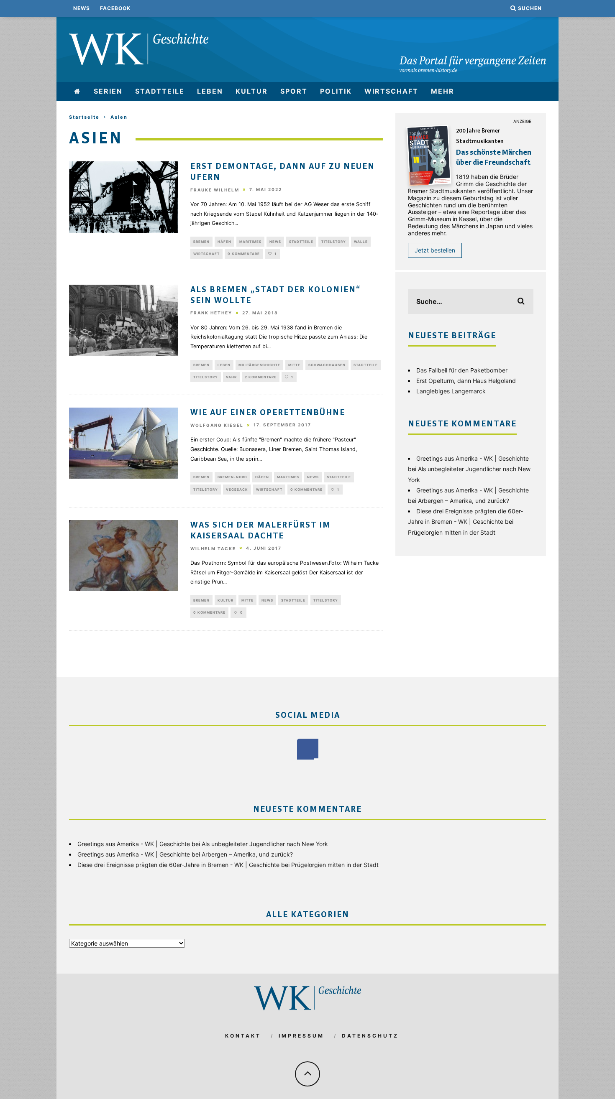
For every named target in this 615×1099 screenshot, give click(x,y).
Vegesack (237, 489)
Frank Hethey (211, 313)
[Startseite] (77, 91)
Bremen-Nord (232, 477)
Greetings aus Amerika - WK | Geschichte (472, 458)
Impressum (301, 1036)
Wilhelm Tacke (213, 548)
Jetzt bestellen (435, 250)
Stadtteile (159, 91)
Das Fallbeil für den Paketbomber (461, 370)
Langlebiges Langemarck (451, 391)
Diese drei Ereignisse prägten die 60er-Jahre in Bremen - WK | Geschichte (178, 864)
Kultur (252, 91)
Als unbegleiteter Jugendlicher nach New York (265, 843)
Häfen (224, 242)
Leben (210, 91)
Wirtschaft (391, 91)
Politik (336, 91)
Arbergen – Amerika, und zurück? (463, 500)
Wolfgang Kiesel (216, 425)
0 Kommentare (244, 254)
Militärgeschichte (259, 365)
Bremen (201, 242)
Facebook (115, 8)
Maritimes (250, 242)
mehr (442, 91)
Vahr (231, 377)
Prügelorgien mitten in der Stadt (451, 532)
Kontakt (243, 1036)
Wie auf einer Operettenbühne (267, 413)
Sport (294, 91)
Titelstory (333, 242)
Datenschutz (370, 1036)
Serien (108, 91)
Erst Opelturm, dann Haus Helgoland (466, 380)
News (81, 8)
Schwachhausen (327, 365)
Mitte (294, 365)
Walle (361, 242)
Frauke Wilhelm (214, 189)
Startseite (84, 117)
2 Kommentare (261, 377)
